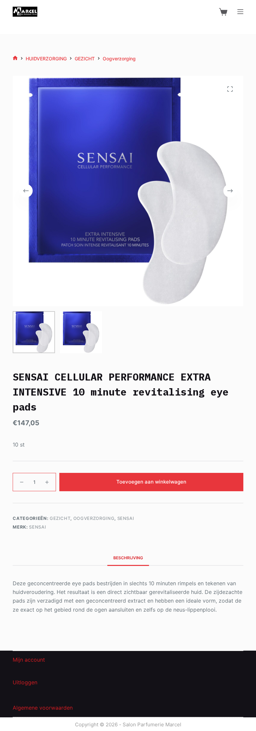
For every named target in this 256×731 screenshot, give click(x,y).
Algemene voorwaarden (43, 707)
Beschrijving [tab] (128, 557)
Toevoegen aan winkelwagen (151, 482)
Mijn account (29, 659)
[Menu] (240, 12)
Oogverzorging (93, 518)
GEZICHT (60, 518)
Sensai (125, 518)
